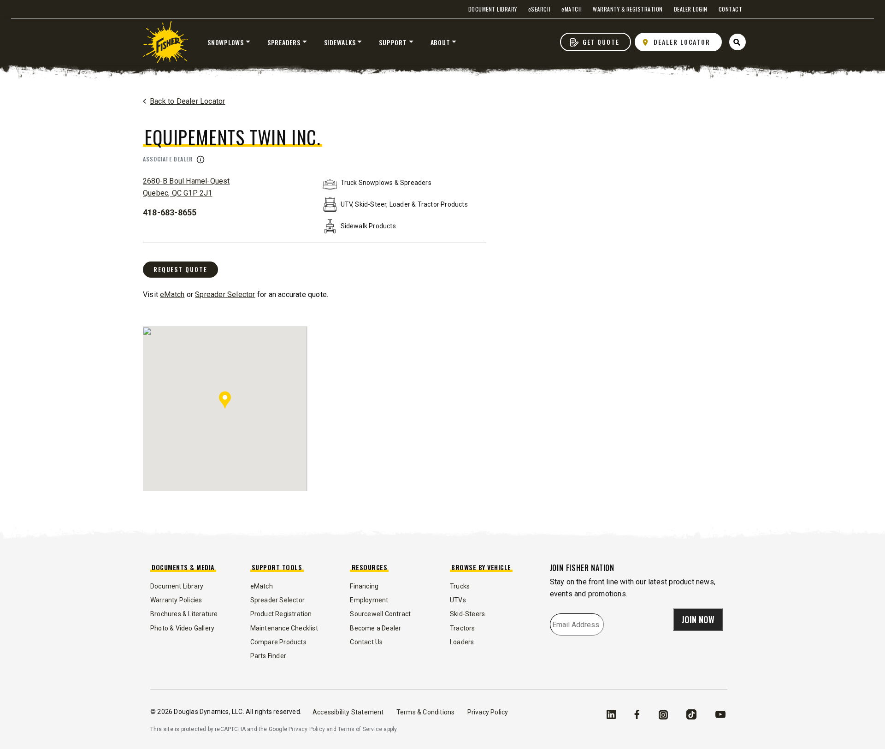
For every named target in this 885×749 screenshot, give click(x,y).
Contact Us (366, 642)
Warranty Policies (176, 600)
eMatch (172, 294)
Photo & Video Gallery (182, 628)
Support (393, 42)
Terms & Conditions (426, 712)
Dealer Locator (680, 42)
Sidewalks (340, 42)
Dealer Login (691, 9)
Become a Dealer (375, 628)
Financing (364, 586)
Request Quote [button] (180, 269)
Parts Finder (268, 656)
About (440, 42)
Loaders (462, 642)
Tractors (462, 628)
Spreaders (284, 42)
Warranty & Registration (628, 9)
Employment (369, 600)
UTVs (458, 600)
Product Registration (281, 614)
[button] (225, 400)
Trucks (460, 586)
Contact (731, 9)
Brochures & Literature (184, 614)
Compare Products (278, 642)
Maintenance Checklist (284, 628)
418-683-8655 (169, 212)
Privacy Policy (487, 712)
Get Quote (600, 42)
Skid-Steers (467, 614)
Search (539, 9)
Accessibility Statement (349, 712)
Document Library (492, 9)
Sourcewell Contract (380, 614)
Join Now (697, 619)
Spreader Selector (225, 294)
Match (571, 9)
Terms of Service (360, 729)
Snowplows (225, 42)
